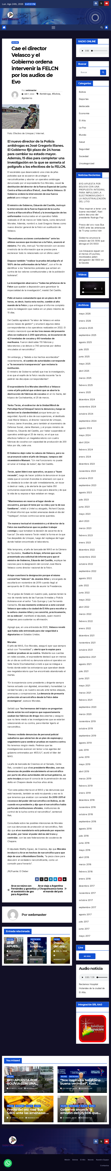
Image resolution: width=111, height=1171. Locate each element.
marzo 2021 (85, 692)
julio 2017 (84, 921)
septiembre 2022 (87, 571)
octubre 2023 (86, 478)
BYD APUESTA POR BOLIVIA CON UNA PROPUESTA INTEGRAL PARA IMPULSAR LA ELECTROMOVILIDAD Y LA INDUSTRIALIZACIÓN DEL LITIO (92, 192)
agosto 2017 (85, 914)
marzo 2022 (85, 614)
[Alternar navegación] (53, 27)
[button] (102, 27)
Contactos (104, 1165)
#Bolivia (56, 93)
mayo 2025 (85, 363)
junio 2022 (84, 592)
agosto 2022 (85, 578)
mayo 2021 (84, 685)
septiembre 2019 (87, 735)
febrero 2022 (86, 621)
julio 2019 (84, 750)
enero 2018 (85, 878)
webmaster (31, 90)
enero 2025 (85, 392)
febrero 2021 (85, 700)
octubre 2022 (86, 564)
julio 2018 (84, 835)
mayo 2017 (84, 936)
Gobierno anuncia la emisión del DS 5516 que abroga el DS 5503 (92, 240)
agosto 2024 (85, 428)
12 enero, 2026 (70, 1118)
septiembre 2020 (88, 707)
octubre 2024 (86, 413)
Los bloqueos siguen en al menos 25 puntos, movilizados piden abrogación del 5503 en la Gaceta (91, 257)
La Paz (56, 939)
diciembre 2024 (87, 399)
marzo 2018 (85, 864)
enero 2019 (85, 793)
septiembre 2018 (87, 821)
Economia (84, 113)
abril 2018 (84, 857)
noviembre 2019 (87, 721)
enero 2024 (85, 456)
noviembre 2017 (87, 893)
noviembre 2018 (87, 807)
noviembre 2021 (87, 642)
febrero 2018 (86, 871)
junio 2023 (84, 506)
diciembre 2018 (87, 800)
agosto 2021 (85, 664)
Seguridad (84, 149)
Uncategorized (86, 163)
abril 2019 (84, 771)
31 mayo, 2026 (16, 1088)
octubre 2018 (86, 814)
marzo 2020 (85, 714)
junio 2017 (84, 928)
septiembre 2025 (87, 335)
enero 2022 (85, 628)
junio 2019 (84, 757)
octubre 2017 (86, 900)
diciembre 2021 (87, 635)
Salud (82, 142)
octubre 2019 (86, 728)
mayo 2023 (85, 514)
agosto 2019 (85, 742)
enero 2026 (85, 320)
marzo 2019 (85, 778)
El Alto (82, 120)
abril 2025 (84, 371)
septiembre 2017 (87, 907)
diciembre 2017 (87, 885)
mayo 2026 (85, 313)
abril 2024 (84, 442)
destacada (35, 939)
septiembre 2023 (87, 485)
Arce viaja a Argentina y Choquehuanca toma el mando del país (50, 888)
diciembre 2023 (87, 463)
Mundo (82, 134)
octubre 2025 (86, 328)
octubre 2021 (86, 649)
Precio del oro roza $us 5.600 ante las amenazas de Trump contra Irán (92, 227)
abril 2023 (84, 521)
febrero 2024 (86, 449)
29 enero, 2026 (70, 1088)
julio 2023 (84, 499)
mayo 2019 (84, 764)
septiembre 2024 (88, 421)
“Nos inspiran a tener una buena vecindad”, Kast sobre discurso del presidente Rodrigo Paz (80, 1085)
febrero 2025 (86, 385)
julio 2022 (84, 585)
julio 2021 (84, 671)
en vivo (87, 956)
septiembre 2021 (87, 657)
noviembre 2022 (87, 556)
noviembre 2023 (87, 471)
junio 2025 (84, 356)
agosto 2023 (85, 492)
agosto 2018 (85, 828)
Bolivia (15, 42)
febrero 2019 (86, 785)
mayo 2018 (84, 850)
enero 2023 (85, 542)
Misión (67, 1160)
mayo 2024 (85, 435)
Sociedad (84, 156)
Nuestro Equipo (102, 1160)
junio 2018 (84, 843)
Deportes (84, 99)
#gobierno (27, 98)
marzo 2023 (85, 528)
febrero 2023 (86, 535)
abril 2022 (84, 607)
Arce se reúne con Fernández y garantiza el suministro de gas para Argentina (24, 890)
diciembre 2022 (87, 549)
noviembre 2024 (87, 406)
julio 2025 (84, 349)
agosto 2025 (85, 342)
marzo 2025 (85, 378)
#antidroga (45, 93)
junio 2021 (84, 678)
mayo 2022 (85, 599)
